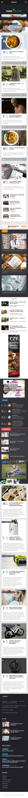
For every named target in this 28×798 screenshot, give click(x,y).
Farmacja (14, 403)
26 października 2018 (15, 432)
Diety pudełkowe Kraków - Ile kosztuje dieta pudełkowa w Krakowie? (16, 504)
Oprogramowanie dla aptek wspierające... (13, 250)
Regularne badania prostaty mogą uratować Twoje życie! (17, 434)
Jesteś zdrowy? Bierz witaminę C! (17, 456)
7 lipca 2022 (12, 754)
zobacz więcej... (13, 197)
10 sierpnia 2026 (15, 729)
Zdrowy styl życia (16, 409)
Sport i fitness (6, 765)
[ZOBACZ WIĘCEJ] (24, 62)
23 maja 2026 (14, 736)
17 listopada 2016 (13, 749)
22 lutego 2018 (13, 447)
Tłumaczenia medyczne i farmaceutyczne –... (13, 292)
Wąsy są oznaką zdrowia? (7, 750)
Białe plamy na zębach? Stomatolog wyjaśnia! (16, 608)
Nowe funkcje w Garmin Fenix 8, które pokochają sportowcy (16, 677)
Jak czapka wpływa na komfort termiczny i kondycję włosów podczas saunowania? (18, 327)
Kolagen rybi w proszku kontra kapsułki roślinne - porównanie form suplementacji (12, 28)
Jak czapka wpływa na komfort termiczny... (15, 116)
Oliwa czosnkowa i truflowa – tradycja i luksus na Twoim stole (15, 538)
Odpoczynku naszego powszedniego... (15, 449)
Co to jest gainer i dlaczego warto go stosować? (12, 767)
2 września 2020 (15, 722)
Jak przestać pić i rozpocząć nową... (15, 202)
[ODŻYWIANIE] (14, 34)
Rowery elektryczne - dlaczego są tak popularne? (15, 642)
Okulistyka (5, 754)
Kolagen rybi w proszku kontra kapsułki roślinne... (17, 731)
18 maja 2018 (13, 765)
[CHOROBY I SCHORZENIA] (14, 486)
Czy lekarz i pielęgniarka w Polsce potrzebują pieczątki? (17, 573)
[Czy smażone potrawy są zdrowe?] (14, 335)
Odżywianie (4, 783)
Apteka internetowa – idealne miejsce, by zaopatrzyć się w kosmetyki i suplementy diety (14, 761)
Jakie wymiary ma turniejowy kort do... (16, 215)
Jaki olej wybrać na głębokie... (15, 209)
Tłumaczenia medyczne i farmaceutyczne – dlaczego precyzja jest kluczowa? (18, 417)
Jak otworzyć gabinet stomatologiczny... (15, 182)
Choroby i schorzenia (17, 421)
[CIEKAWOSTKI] (14, 66)
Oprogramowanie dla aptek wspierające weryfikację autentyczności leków (18, 405)
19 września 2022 (14, 439)
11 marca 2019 (13, 454)
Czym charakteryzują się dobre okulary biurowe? (13, 755)
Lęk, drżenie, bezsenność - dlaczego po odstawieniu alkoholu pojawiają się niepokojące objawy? (18, 424)
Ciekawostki (15, 415)
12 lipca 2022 (11, 759)
